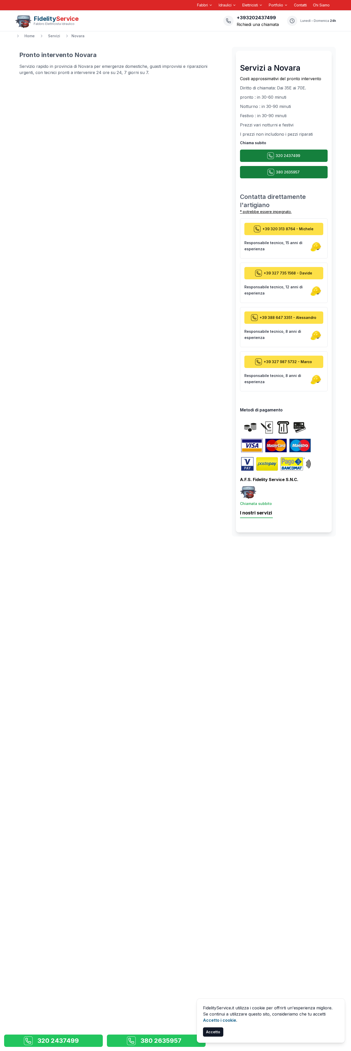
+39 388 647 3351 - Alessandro (288, 317)
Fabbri (202, 5)
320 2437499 (288, 155)
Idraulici (225, 5)
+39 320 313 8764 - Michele (287, 229)
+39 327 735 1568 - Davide (288, 273)
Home (29, 36)
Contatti (300, 5)
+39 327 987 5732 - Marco (288, 361)
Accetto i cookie (219, 1020)
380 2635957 (288, 172)
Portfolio (276, 5)
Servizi (54, 36)
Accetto (213, 1032)
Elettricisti (250, 5)
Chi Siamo (321, 5)
